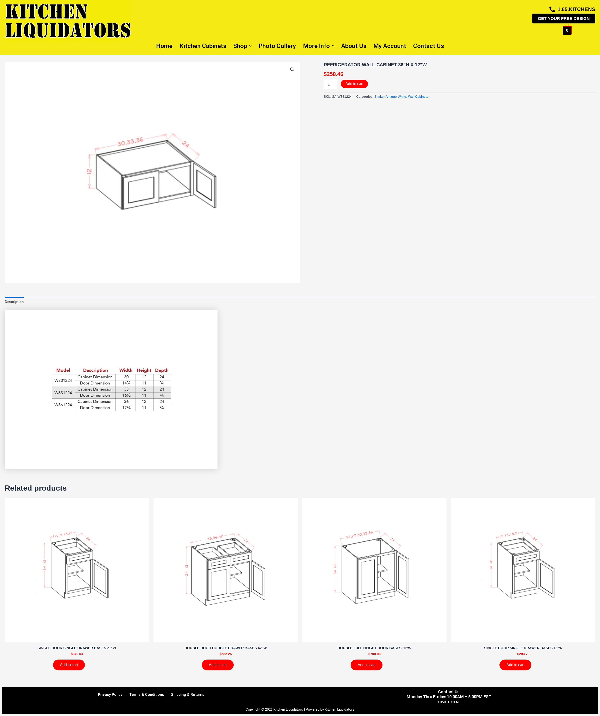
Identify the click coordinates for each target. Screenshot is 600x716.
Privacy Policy (110, 694)
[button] (292, 69)
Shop (240, 45)
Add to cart (354, 84)
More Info (316, 45)
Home (164, 45)
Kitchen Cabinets (203, 45)
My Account (389, 45)
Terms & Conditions (146, 694)
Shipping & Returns (187, 694)
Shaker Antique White (390, 96)
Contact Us (428, 45)
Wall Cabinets (418, 96)
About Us (353, 45)
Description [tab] (14, 302)
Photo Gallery (277, 45)
